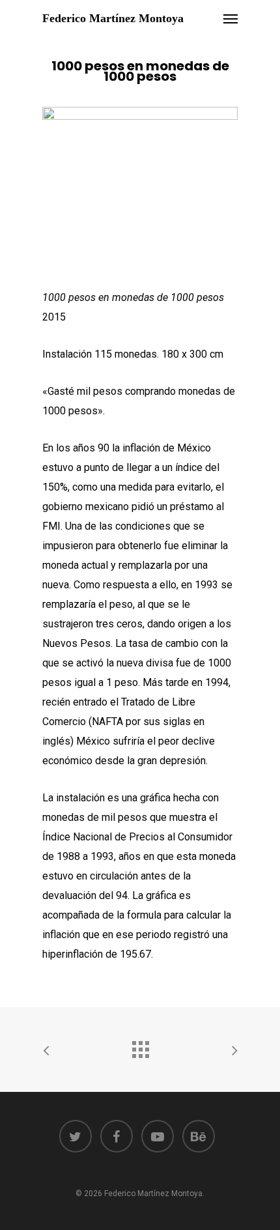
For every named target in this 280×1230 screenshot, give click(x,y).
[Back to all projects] (140, 1046)
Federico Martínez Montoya (113, 18)
